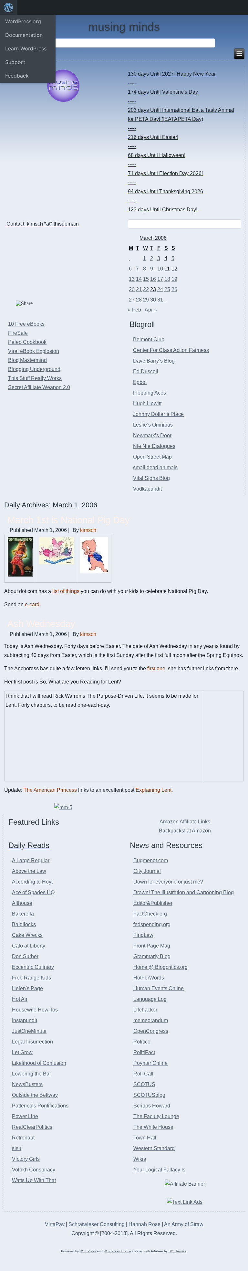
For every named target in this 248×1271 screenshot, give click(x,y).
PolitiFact (144, 1052)
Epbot (140, 382)
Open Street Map (152, 457)
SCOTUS (144, 1084)
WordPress (88, 1251)
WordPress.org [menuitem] (23, 21)
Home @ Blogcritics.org (160, 967)
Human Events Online (158, 988)
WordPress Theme (117, 1251)
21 (139, 289)
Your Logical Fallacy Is (159, 1169)
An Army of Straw (183, 1224)
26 (174, 289)
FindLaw (143, 935)
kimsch (88, 530)
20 (132, 289)
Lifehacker (145, 1009)
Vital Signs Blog (151, 478)
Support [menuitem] (15, 62)
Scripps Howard (151, 1105)
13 (132, 279)
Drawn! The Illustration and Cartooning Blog (183, 892)
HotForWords (148, 977)
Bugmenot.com (150, 860)
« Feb (134, 309)
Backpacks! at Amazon (185, 830)
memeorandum (150, 1020)
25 (167, 289)
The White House (153, 1127)
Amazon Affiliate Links (185, 821)
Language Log (150, 999)
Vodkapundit (147, 489)
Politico (141, 1041)
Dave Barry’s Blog (154, 361)
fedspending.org (151, 924)
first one (156, 668)
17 (160, 279)
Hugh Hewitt (147, 403)
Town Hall (144, 1137)
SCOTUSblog (149, 1095)
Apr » (151, 309)
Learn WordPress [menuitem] (25, 48)
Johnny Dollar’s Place (158, 414)
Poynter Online (150, 1063)
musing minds (124, 26)
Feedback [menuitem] (17, 75)
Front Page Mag (151, 945)
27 (132, 299)
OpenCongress (150, 1031)
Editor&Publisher (152, 903)
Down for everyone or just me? (168, 881)
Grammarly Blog (151, 956)
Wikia (139, 1159)
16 (153, 279)
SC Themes (177, 1251)
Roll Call (143, 1073)
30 (153, 299)
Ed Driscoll (145, 371)
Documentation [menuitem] (24, 35)
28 (139, 299)
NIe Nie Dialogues (154, 446)
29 (146, 299)
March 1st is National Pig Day (68, 520)
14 (139, 279)
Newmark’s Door (152, 435)
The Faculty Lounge (156, 1116)
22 (146, 289)
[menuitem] (8, 7)
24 (160, 289)
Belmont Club (148, 339)
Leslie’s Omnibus (153, 425)
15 (146, 279)
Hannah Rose (144, 1224)
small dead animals (155, 467)
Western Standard (154, 1148)
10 (160, 268)
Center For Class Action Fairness (171, 350)
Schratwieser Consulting (96, 1224)
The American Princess (50, 790)
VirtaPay (55, 1224)
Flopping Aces (149, 393)
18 (167, 279)
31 (160, 299)
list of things (65, 591)
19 (174, 279)
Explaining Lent (153, 790)
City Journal (147, 871)
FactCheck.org (150, 913)
